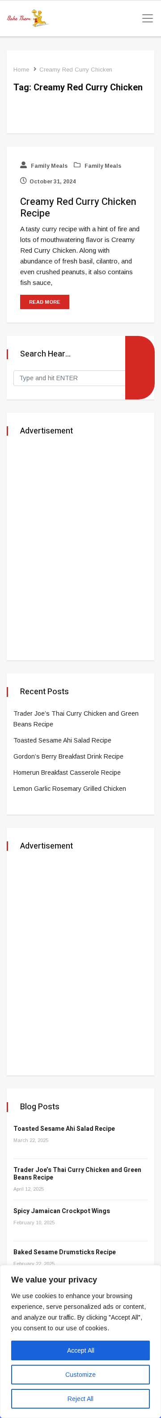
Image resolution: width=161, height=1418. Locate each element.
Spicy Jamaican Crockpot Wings (61, 1211)
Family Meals (49, 166)
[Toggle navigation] (145, 18)
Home (21, 69)
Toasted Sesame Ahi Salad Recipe (62, 740)
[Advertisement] (80, 548)
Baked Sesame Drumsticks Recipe (64, 1252)
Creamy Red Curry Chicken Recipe (78, 208)
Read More (44, 302)
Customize (80, 1374)
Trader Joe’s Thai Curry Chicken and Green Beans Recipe (77, 1173)
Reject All (80, 1398)
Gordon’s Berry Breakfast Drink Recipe (68, 756)
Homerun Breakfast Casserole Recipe (67, 772)
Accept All (80, 1350)
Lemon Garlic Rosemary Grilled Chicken (69, 788)
